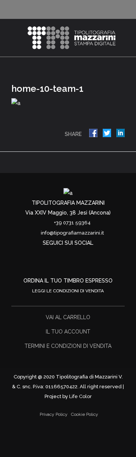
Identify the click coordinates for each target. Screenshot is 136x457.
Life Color (80, 396)
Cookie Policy (84, 414)
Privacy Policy (54, 414)
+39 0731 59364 (72, 222)
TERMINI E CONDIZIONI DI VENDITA (68, 346)
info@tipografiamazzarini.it (72, 233)
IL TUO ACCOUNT (68, 332)
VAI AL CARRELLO (68, 317)
